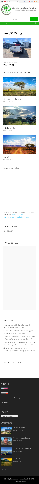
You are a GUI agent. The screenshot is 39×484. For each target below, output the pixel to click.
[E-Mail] (37, 1)
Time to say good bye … (21, 438)
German (8, 1)
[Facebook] (24, 1)
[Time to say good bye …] (6, 438)
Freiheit (6, 157)
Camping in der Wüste (27, 351)
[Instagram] (32, 1)
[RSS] (34, 1)
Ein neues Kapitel (19, 428)
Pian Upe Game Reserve (12, 99)
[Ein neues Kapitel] (6, 428)
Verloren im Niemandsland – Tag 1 (22, 339)
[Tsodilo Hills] (6, 459)
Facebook (4, 403)
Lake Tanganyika (19, 333)
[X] (27, 1)
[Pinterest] (29, 1)
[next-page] (5, 469)
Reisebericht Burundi (11, 128)
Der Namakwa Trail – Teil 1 (24, 345)
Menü (6, 23)
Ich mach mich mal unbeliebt (23, 448)
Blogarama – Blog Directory (10, 398)
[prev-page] (2, 469)
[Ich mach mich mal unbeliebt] (6, 449)
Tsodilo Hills (17, 459)
